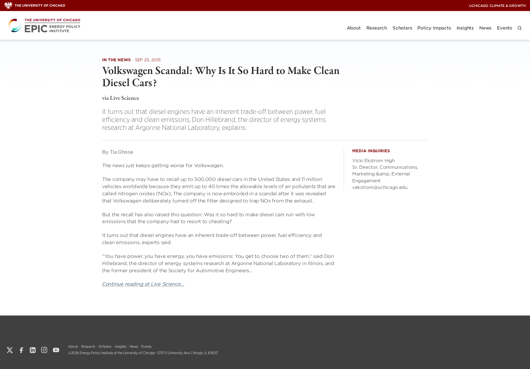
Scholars (402, 28)
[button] (520, 28)
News (485, 28)
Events (504, 28)
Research (376, 28)
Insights (465, 28)
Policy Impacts (434, 28)
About (354, 28)
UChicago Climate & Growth (497, 6)
